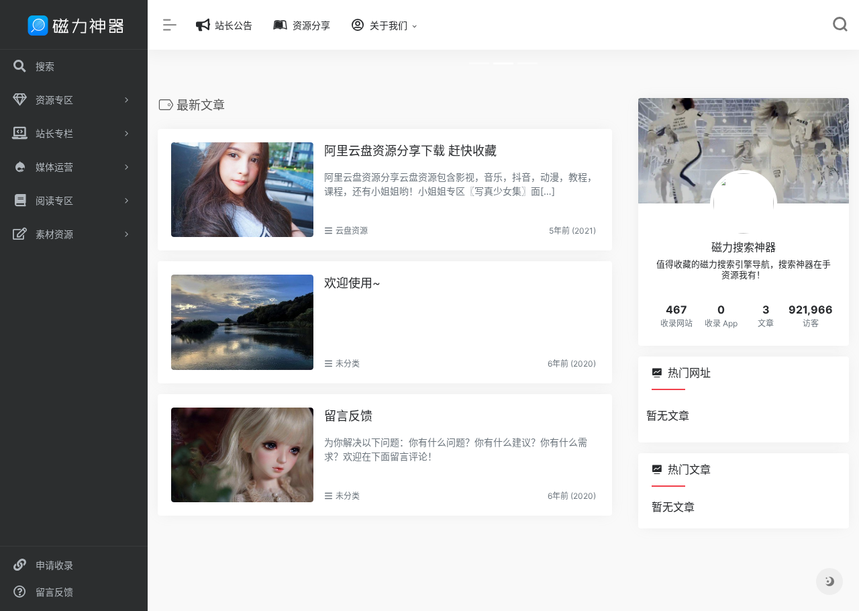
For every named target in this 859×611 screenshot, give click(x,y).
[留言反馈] (242, 455)
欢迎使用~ (352, 283)
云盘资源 (352, 231)
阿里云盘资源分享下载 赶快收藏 (410, 151)
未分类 (348, 364)
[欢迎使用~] (242, 322)
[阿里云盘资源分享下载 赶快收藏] (242, 189)
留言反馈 (348, 416)
